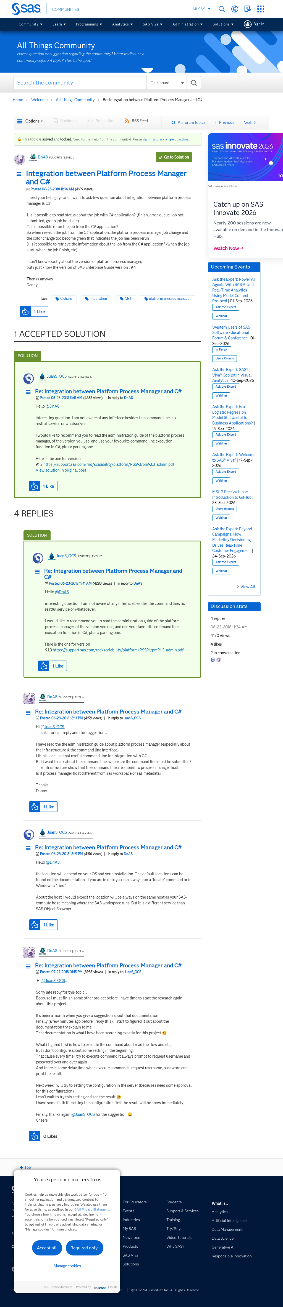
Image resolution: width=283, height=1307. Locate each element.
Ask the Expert (226, 307)
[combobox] (107, 82)
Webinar (221, 316)
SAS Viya (151, 24)
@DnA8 (52, 406)
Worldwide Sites (234, 9)
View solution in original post (61, 470)
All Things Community (75, 99)
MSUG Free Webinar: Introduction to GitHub (231, 494)
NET (128, 298)
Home (18, 99)
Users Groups (225, 358)
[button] (20, 174)
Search (221, 9)
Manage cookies (67, 1265)
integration (98, 298)
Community (29, 24)
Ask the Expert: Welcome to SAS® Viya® (233, 457)
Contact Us (247, 9)
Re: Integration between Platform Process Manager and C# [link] (153, 99)
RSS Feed (140, 120)
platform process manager (170, 298)
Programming (87, 24)
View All (247, 586)
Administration (185, 24)
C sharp (66, 298)
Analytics (120, 24)
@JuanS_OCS (52, 726)
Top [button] (27, 1167)
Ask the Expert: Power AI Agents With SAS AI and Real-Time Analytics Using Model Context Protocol (233, 290)
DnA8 (43, 157)
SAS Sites (260, 9)
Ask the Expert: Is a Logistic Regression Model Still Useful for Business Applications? (232, 415)
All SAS (198, 8)
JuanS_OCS (57, 376)
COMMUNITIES (65, 9)
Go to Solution (176, 157)
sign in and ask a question (165, 139)
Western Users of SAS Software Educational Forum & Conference (231, 333)
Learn (57, 24)
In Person (222, 349)
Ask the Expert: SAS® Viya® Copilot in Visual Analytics (231, 375)
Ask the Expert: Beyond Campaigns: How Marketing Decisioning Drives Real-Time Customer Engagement (232, 539)
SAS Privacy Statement (92, 1209)
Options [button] (32, 121)
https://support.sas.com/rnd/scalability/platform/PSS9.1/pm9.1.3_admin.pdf (108, 464)
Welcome (39, 99)
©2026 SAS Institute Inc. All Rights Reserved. (165, 1290)
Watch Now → (228, 248)
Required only (84, 1247)
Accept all (47, 1247)
